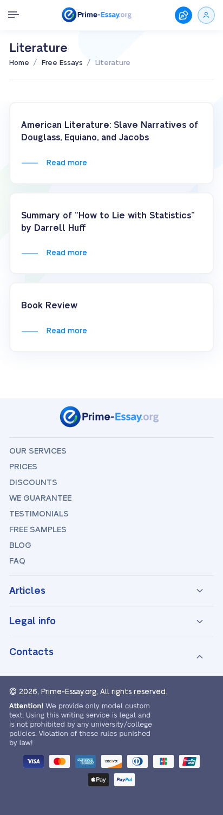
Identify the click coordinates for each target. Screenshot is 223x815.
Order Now (183, 15)
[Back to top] (200, 685)
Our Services (38, 451)
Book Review (49, 305)
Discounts (33, 482)
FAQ (17, 561)
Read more (66, 163)
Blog (20, 545)
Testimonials (39, 514)
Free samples (38, 530)
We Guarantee (40, 498)
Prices (23, 467)
